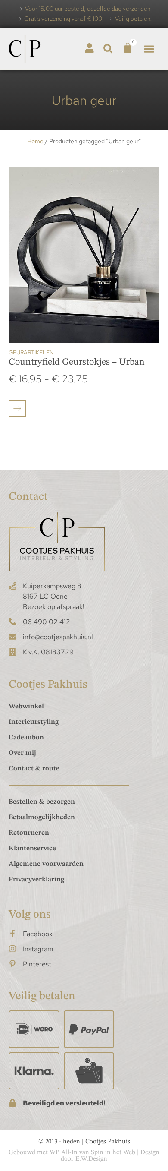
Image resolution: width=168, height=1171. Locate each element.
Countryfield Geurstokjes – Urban (77, 362)
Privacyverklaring (36, 879)
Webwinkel (26, 706)
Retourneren (29, 833)
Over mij (22, 753)
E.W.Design (91, 1159)
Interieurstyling (34, 722)
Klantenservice (32, 848)
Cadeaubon (26, 737)
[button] (108, 49)
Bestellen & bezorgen (42, 802)
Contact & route (34, 768)
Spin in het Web (113, 1152)
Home (35, 141)
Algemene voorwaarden (46, 864)
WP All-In (64, 1152)
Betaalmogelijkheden (42, 817)
